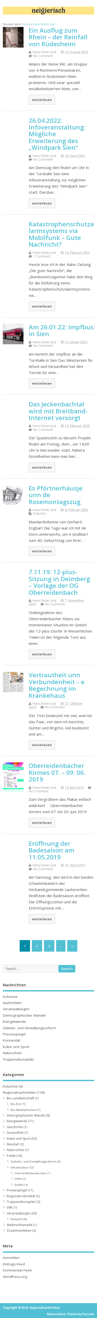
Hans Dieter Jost (44, 52)
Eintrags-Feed (14, 1264)
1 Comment (41, 256)
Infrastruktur (19, 1167)
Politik (11, 1156)
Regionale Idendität (21, 1196)
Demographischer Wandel (24, 1015)
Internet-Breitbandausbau (30, 1173)
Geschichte (15, 1127)
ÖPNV (18, 1179)
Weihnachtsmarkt (19, 1225)
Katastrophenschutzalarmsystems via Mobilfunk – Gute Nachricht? (61, 234)
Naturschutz (12, 1053)
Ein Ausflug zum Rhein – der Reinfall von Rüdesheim (58, 37)
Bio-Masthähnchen (23, 1110)
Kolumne (39, 513)
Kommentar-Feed (17, 1270)
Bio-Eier (16, 1104)
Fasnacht (17, 1219)
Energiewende (14, 1021)
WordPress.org (15, 1276)
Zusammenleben (19, 1230)
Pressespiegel (14, 1034)
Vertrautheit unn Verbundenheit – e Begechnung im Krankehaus (57, 685)
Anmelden (11, 1257)
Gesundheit (15, 1132)
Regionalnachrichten (19, 1092)
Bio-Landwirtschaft (20, 1098)
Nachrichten (12, 1002)
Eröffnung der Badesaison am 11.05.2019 (51, 850)
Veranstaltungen (16, 1009)
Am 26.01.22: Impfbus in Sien (61, 330)
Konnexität (11, 1040)
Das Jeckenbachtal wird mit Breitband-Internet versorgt (58, 411)
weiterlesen (42, 100)
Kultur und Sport (16, 1046)
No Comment (43, 56)
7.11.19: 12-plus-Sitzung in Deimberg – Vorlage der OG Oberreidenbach (59, 582)
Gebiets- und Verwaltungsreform (29, 1028)
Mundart (13, 1144)
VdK (9, 1207)
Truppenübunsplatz (18, 1059)
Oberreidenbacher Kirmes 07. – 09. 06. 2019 (57, 772)
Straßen (19, 1184)
